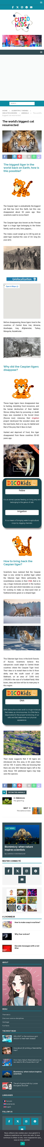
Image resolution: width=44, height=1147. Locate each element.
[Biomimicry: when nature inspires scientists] (22, 834)
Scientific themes (20, 110)
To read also (21, 469)
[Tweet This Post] (9, 157)
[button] (40, 2)
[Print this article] (29, 157)
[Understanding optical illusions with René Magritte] (11, 907)
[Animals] (7, 936)
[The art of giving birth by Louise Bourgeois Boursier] (7, 1085)
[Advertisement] (22, 78)
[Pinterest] (27, 7)
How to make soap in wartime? (27, 922)
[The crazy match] (32, 892)
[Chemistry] (7, 924)
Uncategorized (9, 113)
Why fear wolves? (22, 934)
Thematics (6, 1014)
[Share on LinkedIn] (14, 157)
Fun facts (5, 1026)
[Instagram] (22, 7)
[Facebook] (13, 7)
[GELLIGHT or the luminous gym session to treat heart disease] (7, 1038)
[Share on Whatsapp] (34, 157)
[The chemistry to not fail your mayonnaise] (11, 900)
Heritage (5, 1022)
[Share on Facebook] (4, 157)
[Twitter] (17, 7)
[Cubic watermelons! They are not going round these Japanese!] (21, 900)
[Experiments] (7, 948)
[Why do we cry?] (11, 892)
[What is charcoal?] (32, 907)
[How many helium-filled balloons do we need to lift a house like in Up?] (7, 1062)
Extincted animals (16, 792)
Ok (23, 1143)
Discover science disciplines (13, 1018)
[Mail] (31, 7)
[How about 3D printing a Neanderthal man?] (7, 1050)
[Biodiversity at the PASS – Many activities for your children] (32, 900)
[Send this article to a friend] (24, 157)
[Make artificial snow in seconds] (21, 892)
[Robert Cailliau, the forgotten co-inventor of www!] (21, 907)
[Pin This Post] (19, 157)
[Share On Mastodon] (38, 157)
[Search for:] (22, 103)
